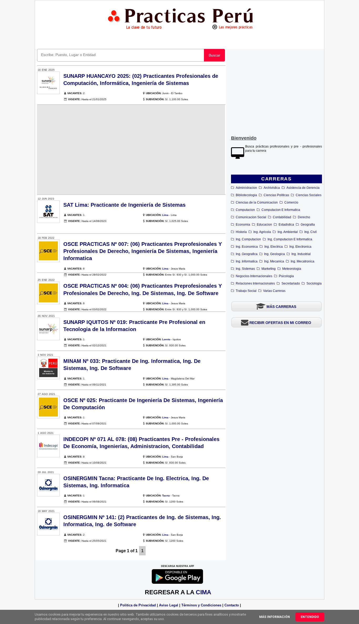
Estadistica (286, 224)
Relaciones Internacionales (255, 283)
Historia (241, 232)
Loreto (166, 339)
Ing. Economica (247, 246)
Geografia (308, 224)
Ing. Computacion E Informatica (290, 239)
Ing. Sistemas (245, 269)
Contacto (231, 605)
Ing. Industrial (301, 254)
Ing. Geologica (274, 254)
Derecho (304, 217)
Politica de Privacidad (138, 605)
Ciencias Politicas (276, 195)
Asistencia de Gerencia (303, 188)
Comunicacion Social (251, 217)
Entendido (310, 617)
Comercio (291, 202)
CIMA (203, 592)
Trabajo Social (246, 291)
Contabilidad (282, 217)
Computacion (245, 210)
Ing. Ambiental (288, 232)
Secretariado (290, 283)
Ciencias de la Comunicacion (257, 202)
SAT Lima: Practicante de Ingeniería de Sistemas (124, 205)
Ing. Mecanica (274, 261)
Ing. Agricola (262, 232)
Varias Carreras (274, 291)
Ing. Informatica (247, 261)
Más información (274, 617)
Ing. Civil (310, 232)
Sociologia (314, 283)
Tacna (166, 495)
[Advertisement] (276, 91)
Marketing (268, 269)
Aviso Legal (168, 605)
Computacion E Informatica (280, 210)
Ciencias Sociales (308, 195)
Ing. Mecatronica (302, 261)
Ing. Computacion (248, 239)
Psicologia (286, 276)
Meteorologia (291, 269)
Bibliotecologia (246, 195)
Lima (165, 215)
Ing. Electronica (300, 246)
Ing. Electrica (273, 246)
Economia (243, 224)
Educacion (264, 224)
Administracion (246, 188)
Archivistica (272, 188)
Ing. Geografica (247, 254)
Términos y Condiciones (201, 605)
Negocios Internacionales (254, 276)
